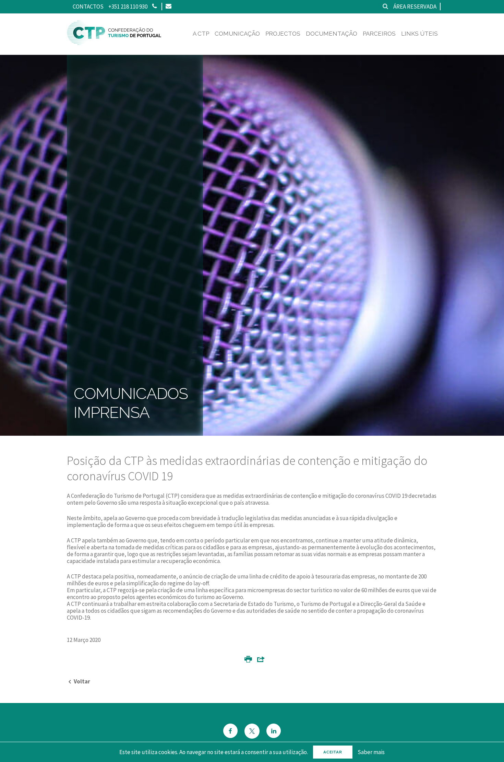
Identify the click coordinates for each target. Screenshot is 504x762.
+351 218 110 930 (127, 6)
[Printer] (248, 660)
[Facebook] (230, 731)
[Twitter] (252, 731)
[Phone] (154, 6)
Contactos (88, 6)
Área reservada (414, 6)
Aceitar (332, 752)
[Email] (168, 6)
